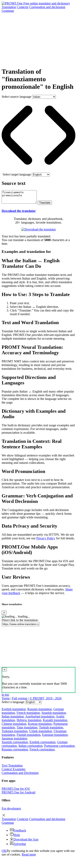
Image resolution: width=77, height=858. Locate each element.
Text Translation (12, 765)
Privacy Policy (45, 538)
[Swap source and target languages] (38, 170)
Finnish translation (28, 734)
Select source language (16, 96)
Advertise (20, 844)
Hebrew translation (29, 720)
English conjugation (42, 742)
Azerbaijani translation (39, 716)
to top (5, 694)
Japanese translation (14, 738)
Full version (19, 698)
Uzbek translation (40, 731)
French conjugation (42, 749)
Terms (6, 698)
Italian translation (13, 716)
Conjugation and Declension (20, 773)
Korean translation (40, 723)
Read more (29, 854)
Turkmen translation (15, 731)
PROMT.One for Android (18, 792)
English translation (14, 709)
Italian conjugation (30, 745)
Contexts (22, 7)
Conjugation (47, 7)
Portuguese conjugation (59, 745)
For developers (11, 808)
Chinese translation (14, 723)
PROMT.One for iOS (16, 788)
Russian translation (39, 709)
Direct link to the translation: (20, 620)
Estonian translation (55, 734)
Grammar (8, 10)
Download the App (26, 839)
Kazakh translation (55, 720)
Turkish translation (51, 727)
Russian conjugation (15, 749)
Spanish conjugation (15, 742)
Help (17, 835)
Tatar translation (27, 727)
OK (4, 851)
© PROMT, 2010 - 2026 (46, 698)
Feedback (20, 830)
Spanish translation (53, 712)
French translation (28, 712)
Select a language (13, 702)
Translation (9, 7)
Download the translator (19, 211)
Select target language (17, 174)
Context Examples (13, 769)
